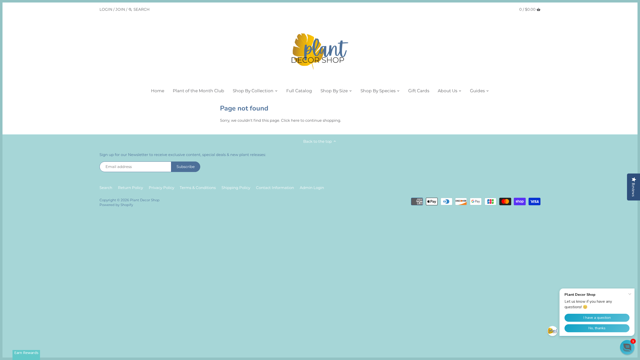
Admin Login (312, 187)
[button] (627, 347)
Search (106, 187)
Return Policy (130, 187)
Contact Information (275, 187)
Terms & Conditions (198, 187)
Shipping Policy (236, 187)
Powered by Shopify (116, 205)
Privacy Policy (161, 187)
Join (120, 9)
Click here (290, 120)
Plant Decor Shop (145, 200)
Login (106, 9)
